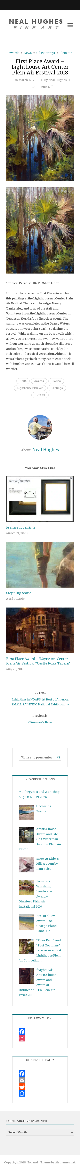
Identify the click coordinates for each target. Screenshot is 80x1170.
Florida (56, 381)
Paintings (57, 388)
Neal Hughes (57, 80)
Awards (13, 53)
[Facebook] (40, 1031)
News (28, 53)
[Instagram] (40, 1038)
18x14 (22, 381)
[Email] (40, 1080)
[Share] (40, 1093)
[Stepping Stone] (40, 564)
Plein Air (65, 53)
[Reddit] (40, 1086)
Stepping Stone (18, 593)
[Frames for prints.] (40, 499)
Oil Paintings (45, 53)
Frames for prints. (21, 527)
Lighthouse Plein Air (30, 388)
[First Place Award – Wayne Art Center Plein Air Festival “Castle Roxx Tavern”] (40, 630)
